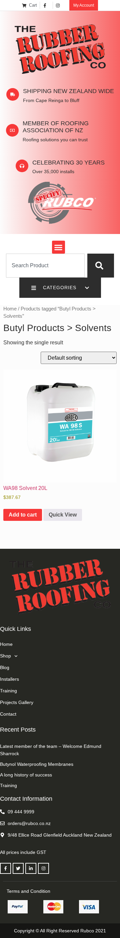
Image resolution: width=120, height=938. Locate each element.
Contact (8, 714)
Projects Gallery (16, 702)
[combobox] (45, 266)
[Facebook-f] (5, 868)
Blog (4, 667)
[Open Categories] (87, 287)
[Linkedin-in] (30, 868)
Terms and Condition (28, 891)
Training (8, 690)
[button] (58, 247)
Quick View (63, 515)
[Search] (100, 266)
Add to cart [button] (23, 515)
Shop (5, 655)
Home (10, 308)
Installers (9, 679)
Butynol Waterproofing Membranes (36, 764)
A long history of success (26, 774)
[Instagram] (43, 868)
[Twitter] (18, 868)
